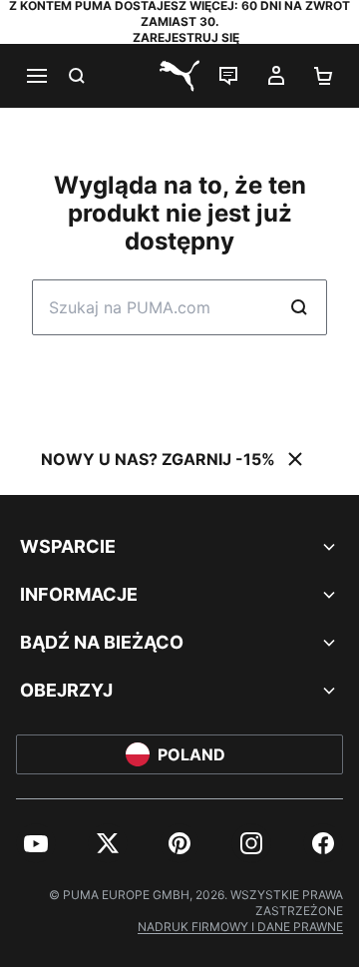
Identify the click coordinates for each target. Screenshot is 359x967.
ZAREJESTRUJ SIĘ (186, 37)
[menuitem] (36, 843)
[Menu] (36, 76)
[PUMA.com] (179, 76)
